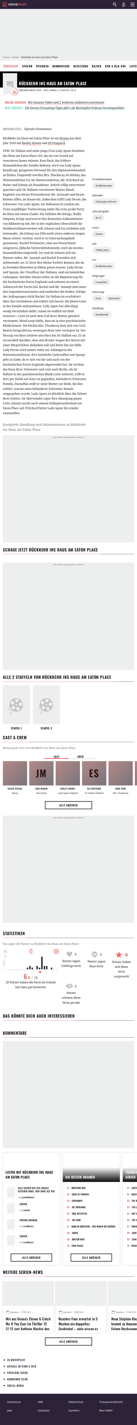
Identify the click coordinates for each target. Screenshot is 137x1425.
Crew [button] (80, 756)
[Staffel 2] (46, 704)
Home (6, 57)
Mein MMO (106, 1410)
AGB (40, 1402)
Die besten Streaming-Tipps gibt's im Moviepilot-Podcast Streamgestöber (75, 108)
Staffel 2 (46, 728)
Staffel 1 (16, 728)
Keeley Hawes (31, 143)
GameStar (44, 1410)
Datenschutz (75, 1402)
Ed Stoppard (56, 143)
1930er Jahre (102, 250)
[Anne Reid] (120, 773)
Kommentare (61, 66)
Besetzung (80, 66)
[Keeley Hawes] (68, 773)
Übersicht (11, 66)
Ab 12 (98, 217)
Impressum (14, 1402)
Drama (99, 234)
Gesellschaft (101, 314)
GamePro (73, 1410)
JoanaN (26, 1210)
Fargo (75, 1233)
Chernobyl (77, 1200)
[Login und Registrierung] (123, 4)
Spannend (113, 298)
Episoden (42, 66)
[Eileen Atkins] (15, 773)
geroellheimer (28, 1197)
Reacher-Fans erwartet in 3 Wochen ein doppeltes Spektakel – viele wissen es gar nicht (78, 1323)
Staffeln (64, 90)
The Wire (76, 1220)
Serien (15, 57)
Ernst (98, 298)
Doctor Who (78, 1239)
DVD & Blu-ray (115, 66)
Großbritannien (103, 185)
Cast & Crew (15, 737)
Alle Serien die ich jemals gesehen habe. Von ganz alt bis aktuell (36, 1191)
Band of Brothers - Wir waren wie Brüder (93, 1226)
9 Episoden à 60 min (105, 201)
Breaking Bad (79, 1188)
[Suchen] (114, 4)
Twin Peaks (77, 1245)
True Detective (79, 1213)
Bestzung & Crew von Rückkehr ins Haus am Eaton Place (39, 748)
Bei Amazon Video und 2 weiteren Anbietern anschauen (66, 102)
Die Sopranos (79, 1207)
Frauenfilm (101, 282)
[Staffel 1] (16, 704)
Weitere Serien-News (23, 1272)
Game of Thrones (80, 1194)
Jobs (9, 1410)
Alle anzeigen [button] (68, 805)
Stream (27, 66)
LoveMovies (28, 1226)
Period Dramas (28, 1220)
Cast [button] (56, 756)
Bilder (97, 66)
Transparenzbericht (111, 1402)
